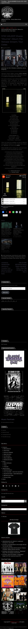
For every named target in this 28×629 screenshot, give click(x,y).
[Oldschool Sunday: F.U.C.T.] (20, 594)
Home (4, 479)
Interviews (6, 450)
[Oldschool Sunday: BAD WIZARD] (7, 594)
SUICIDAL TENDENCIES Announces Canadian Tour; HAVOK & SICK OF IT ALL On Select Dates (6, 268)
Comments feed (7, 434)
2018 (4, 255)
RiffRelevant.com (14, 622)
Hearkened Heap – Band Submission (13, 473)
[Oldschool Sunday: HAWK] (20, 568)
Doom (19, 255)
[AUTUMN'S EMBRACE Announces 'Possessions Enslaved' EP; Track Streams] (20, 581)
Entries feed (6, 432)
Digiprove (11, 628)
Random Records (8, 459)
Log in (4, 430)
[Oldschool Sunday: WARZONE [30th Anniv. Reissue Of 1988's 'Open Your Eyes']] (7, 568)
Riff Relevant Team (8, 475)
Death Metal (15, 255)
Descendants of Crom (8, 422)
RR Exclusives (7, 448)
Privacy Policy (7, 477)
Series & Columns (8, 452)
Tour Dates (22, 258)
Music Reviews (7, 454)
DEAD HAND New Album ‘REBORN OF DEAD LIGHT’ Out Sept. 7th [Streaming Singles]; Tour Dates (6, 231)
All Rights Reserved (5, 207)
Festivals (6, 466)
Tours (5, 464)
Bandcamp (8, 255)
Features (5, 447)
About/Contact (6, 468)
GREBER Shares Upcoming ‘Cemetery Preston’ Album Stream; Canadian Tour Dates (18, 231)
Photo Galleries (8, 458)
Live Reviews (7, 456)
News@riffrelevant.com (7, 493)
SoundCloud (18, 256)
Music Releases (7, 463)
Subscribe (5, 292)
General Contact (8, 470)
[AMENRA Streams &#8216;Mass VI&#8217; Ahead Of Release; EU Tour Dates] (6, 241)
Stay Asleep (16, 258)
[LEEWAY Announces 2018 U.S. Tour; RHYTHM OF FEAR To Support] (7, 607)
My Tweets (4, 344)
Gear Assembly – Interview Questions (13, 471)
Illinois (23, 255)
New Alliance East (5, 256)
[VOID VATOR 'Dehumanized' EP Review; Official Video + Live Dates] (7, 581)
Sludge (12, 256)
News (4, 461)
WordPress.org (6, 436)
